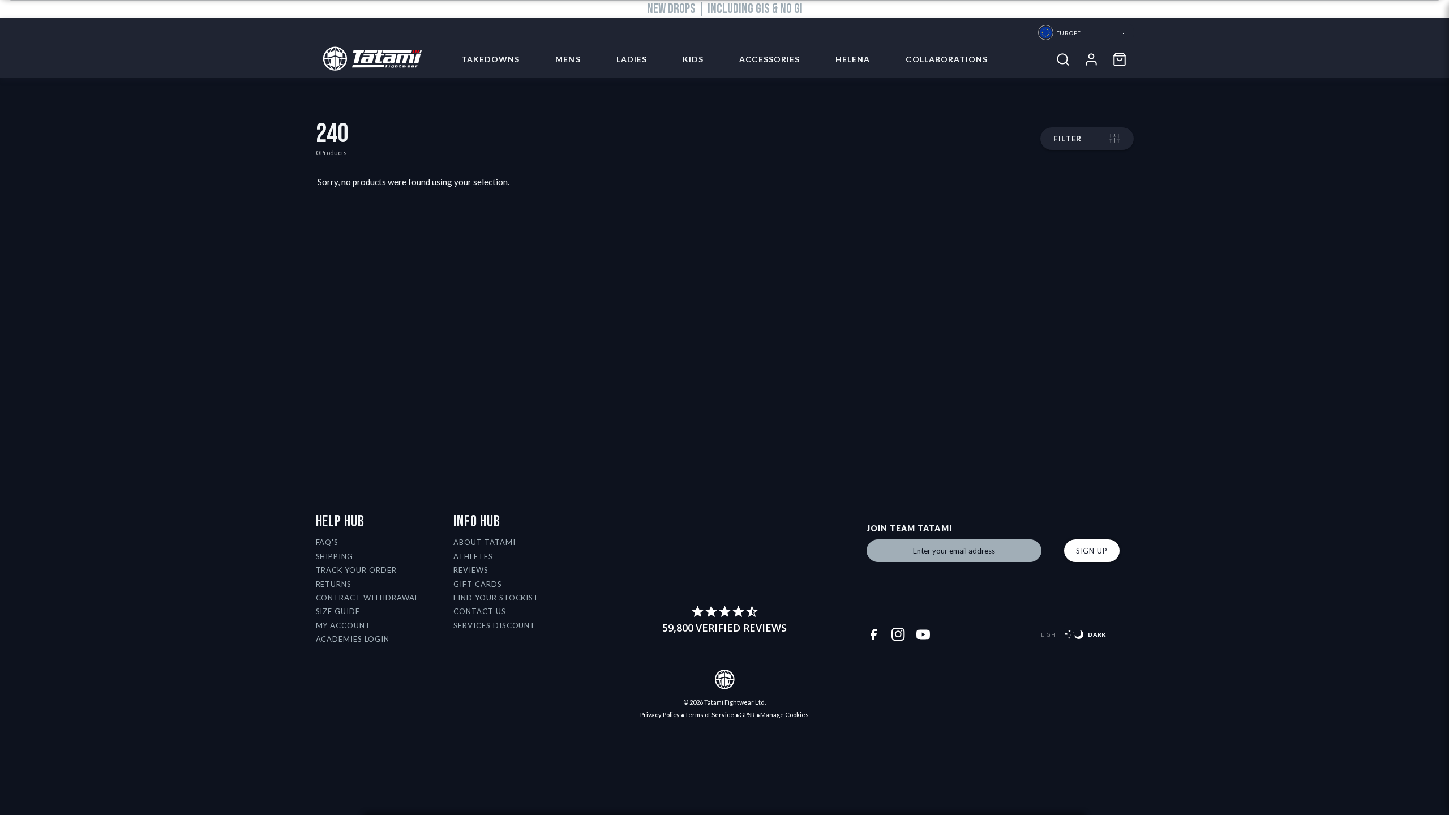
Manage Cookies (784, 714)
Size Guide (338, 611)
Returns (334, 584)
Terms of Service (709, 714)
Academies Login (353, 639)
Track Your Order (356, 569)
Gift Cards (477, 584)
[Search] (1063, 59)
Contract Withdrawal (367, 597)
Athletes (473, 556)
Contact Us (479, 611)
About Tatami (484, 542)
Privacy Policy (660, 714)
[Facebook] (873, 634)
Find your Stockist (496, 597)
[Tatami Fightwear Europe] (369, 59)
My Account (343, 625)
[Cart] (1119, 59)
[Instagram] (898, 634)
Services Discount (494, 625)
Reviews (470, 569)
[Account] (1091, 59)
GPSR (747, 714)
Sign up (1092, 550)
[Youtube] (923, 634)
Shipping (335, 556)
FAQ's (327, 542)
